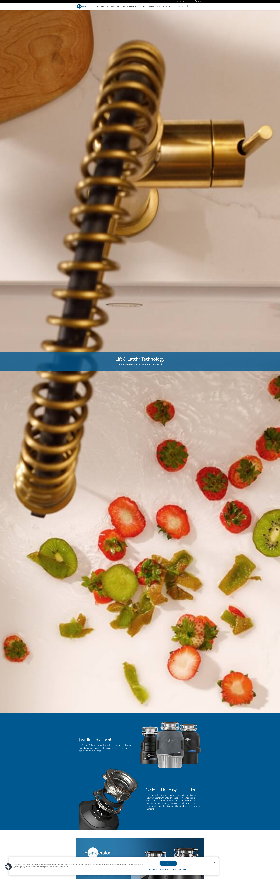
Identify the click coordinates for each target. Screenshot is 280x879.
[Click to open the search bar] (187, 6)
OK (168, 863)
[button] (8, 866)
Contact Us (180, 1)
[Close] (214, 862)
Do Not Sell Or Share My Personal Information (168, 869)
